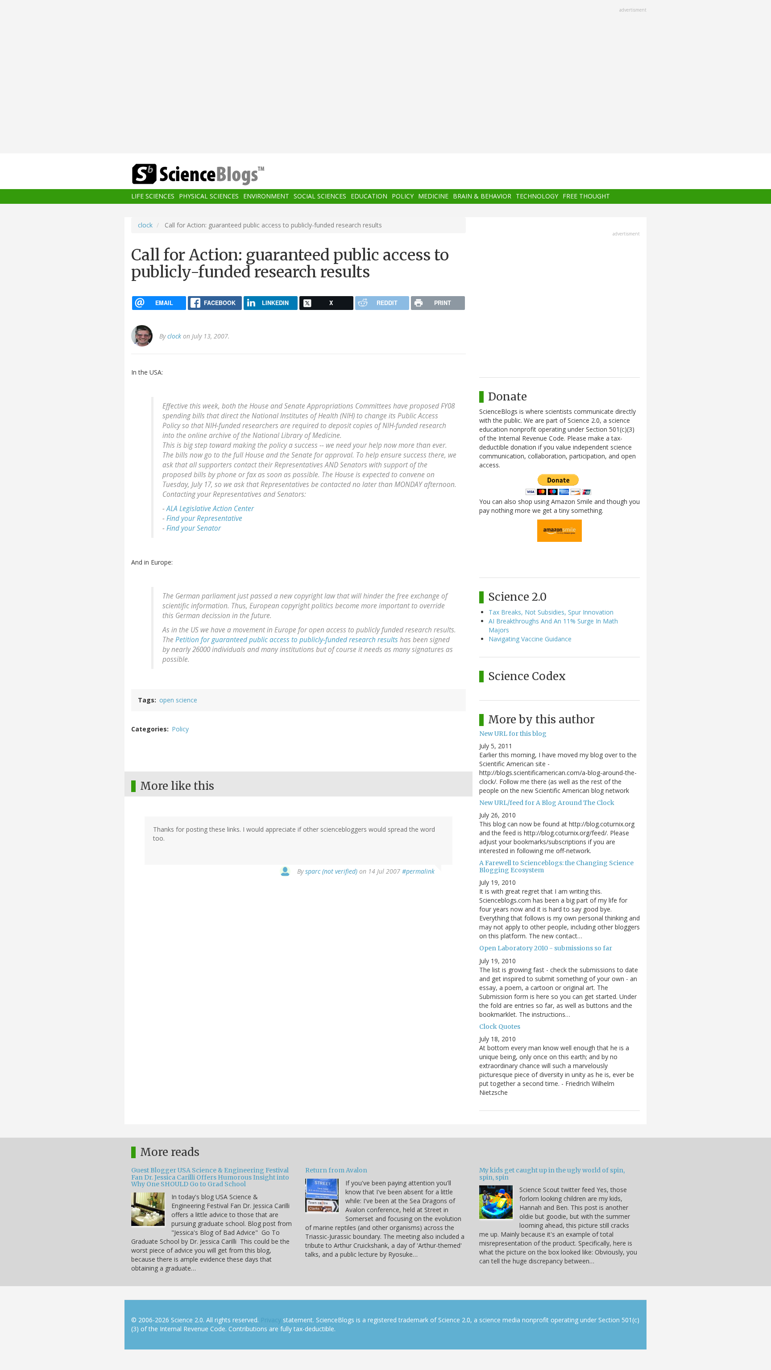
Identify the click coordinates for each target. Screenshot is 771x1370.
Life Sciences (152, 196)
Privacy (271, 1320)
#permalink (418, 871)
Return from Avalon (336, 1170)
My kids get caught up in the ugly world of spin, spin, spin (552, 1173)
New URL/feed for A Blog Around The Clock (546, 803)
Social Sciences (320, 196)
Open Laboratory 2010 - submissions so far (545, 948)
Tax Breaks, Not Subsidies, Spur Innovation (551, 612)
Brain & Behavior (482, 196)
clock (145, 225)
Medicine (433, 196)
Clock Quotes (499, 1027)
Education (369, 196)
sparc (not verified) (331, 871)
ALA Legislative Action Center (210, 508)
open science (178, 700)
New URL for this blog (513, 734)
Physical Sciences (209, 196)
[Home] (216, 175)
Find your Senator (193, 528)
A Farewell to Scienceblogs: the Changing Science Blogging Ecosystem (556, 866)
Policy (403, 196)
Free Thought (586, 196)
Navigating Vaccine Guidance (530, 639)
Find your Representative (204, 518)
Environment (266, 196)
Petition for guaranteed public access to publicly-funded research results (286, 639)
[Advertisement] (385, 77)
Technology (537, 196)
